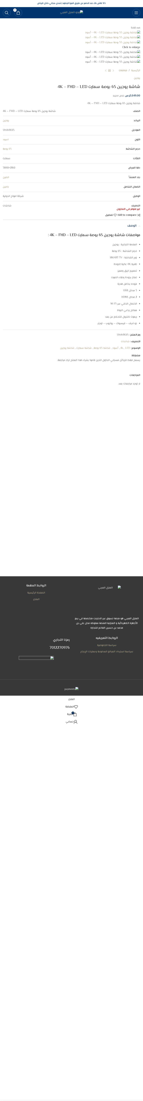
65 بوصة (7, 149)
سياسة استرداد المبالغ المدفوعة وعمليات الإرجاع (106, 652)
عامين (6, 187)
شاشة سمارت (84, 348)
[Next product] (106, 71)
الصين (6, 177)
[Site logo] (71, 13)
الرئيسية (135, 71)
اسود (6, 140)
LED (127, 348)
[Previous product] (113, 71)
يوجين (137, 78)
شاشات (123, 71)
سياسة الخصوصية (106, 645)
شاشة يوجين (67, 348)
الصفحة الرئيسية (36, 593)
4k (121, 348)
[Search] (6, 12)
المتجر (36, 599)
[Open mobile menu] (136, 12)
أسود (115, 348)
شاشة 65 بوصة (102, 348)
